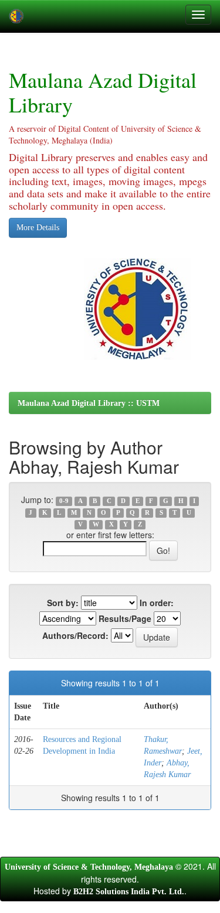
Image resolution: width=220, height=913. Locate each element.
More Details (37, 227)
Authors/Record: (75, 635)
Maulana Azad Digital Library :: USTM (89, 403)
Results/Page (125, 618)
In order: (157, 602)
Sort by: (63, 602)
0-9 (64, 501)
